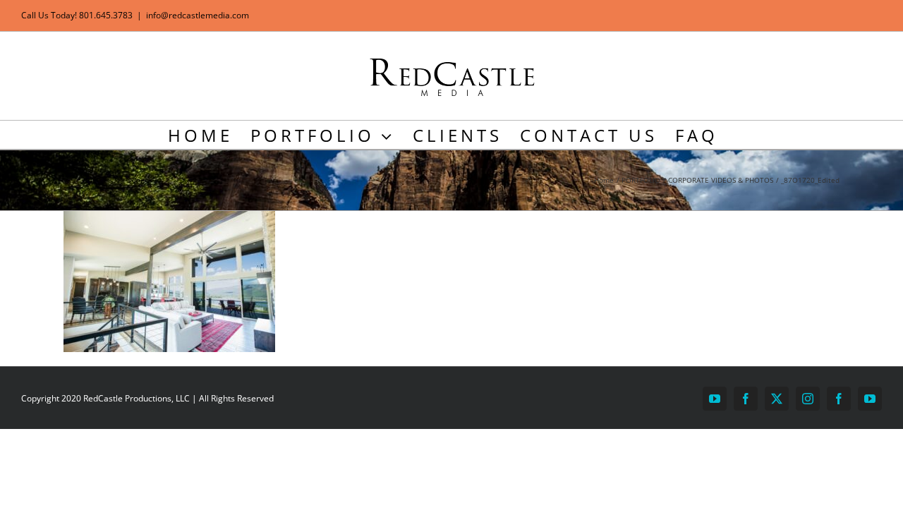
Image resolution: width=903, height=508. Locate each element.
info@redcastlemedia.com (197, 15)
